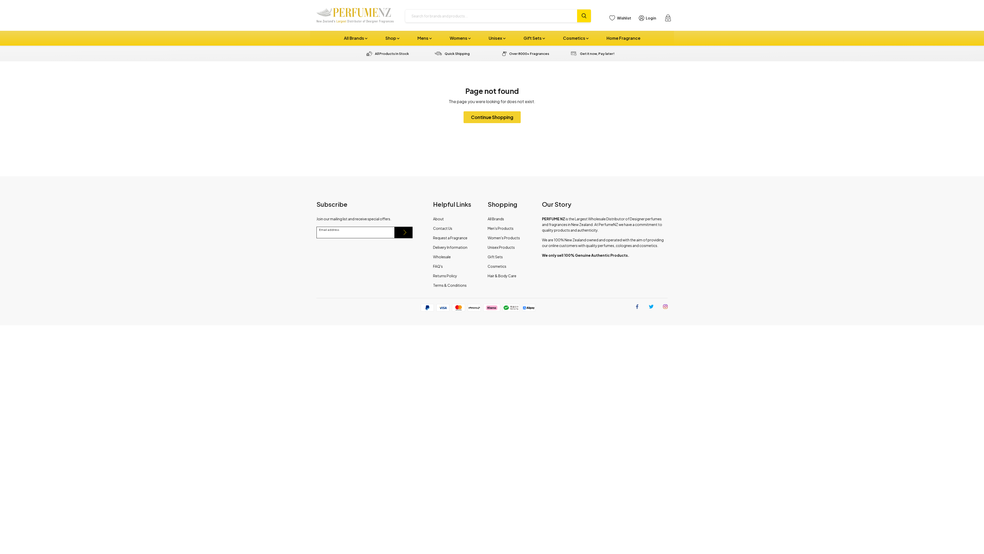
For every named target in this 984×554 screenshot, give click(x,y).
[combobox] (491, 15)
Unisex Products (501, 247)
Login (651, 18)
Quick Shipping (457, 54)
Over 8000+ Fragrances (529, 54)
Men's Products (501, 228)
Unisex (496, 38)
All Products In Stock (392, 54)
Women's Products (504, 237)
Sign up (404, 232)
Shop (391, 38)
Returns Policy (445, 275)
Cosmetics (574, 38)
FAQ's (438, 266)
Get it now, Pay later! (597, 54)
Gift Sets (533, 38)
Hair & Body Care (502, 275)
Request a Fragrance (450, 237)
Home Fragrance (623, 38)
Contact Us (442, 228)
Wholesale (442, 256)
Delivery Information (450, 247)
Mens (423, 38)
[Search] (584, 15)
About (438, 218)
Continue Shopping (492, 117)
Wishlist (624, 18)
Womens (459, 38)
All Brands (354, 38)
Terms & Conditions (450, 285)
